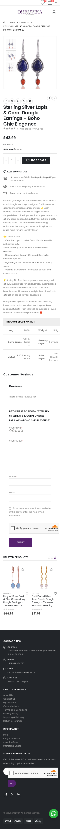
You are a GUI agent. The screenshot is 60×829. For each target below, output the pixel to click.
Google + (24, 101)
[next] (54, 98)
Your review (16, 440)
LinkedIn (18, 101)
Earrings (18, 149)
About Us (8, 695)
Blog (5, 734)
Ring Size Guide (11, 738)
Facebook (6, 101)
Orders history (11, 706)
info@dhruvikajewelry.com (22, 672)
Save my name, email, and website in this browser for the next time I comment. (30, 512)
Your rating (15, 427)
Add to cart (38, 160)
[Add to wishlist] (27, 593)
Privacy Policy (10, 713)
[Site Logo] (30, 12)
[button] (6, 12)
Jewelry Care (10, 742)
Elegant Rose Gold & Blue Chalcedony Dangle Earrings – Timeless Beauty (14, 600)
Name (13, 476)
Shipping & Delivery (13, 717)
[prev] (49, 98)
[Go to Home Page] (4, 22)
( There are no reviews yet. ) (30, 128)
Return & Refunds (12, 720)
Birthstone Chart (12, 745)
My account (9, 702)
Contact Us (9, 698)
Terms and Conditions (15, 709)
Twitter (12, 101)
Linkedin (18, 794)
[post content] (15, 576)
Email (30, 101)
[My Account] (54, 12)
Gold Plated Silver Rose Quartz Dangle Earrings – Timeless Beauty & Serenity (43, 600)
